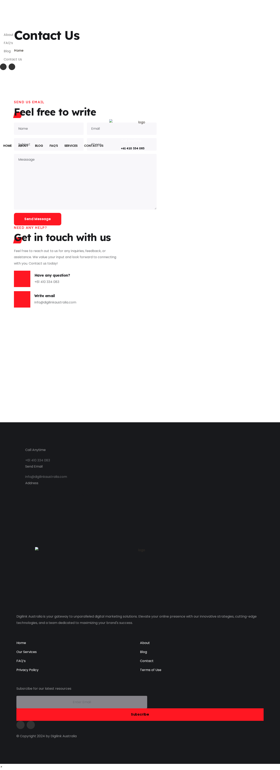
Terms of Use (150, 670)
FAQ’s (8, 43)
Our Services (26, 652)
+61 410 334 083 (133, 148)
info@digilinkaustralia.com (24, 27)
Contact (147, 661)
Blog (7, 51)
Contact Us (13, 59)
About (9, 34)
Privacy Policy (27, 670)
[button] (1, 766)
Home (21, 643)
